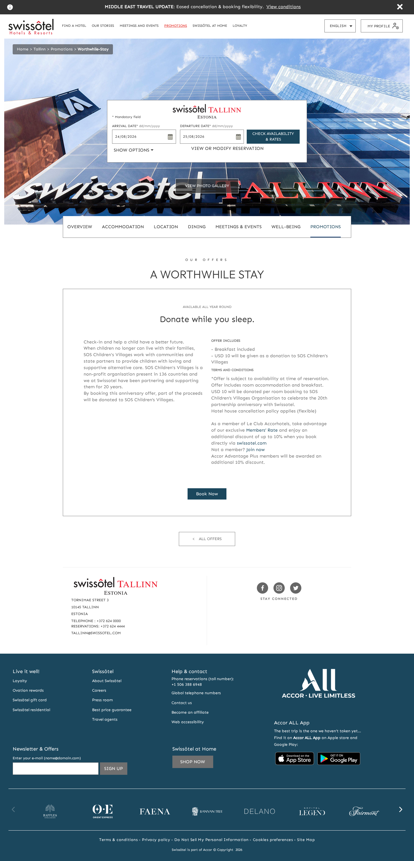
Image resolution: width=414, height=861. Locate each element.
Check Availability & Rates (273, 136)
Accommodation (123, 226)
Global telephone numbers (196, 693)
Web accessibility (188, 722)
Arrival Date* (136, 126)
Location (166, 226)
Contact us (182, 702)
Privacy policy (156, 839)
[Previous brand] (13, 809)
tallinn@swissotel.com (96, 633)
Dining (197, 226)
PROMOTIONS (175, 25)
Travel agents (104, 719)
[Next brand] (400, 809)
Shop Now (192, 761)
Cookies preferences (273, 839)
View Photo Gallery (207, 185)
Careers (99, 690)
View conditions (283, 6)
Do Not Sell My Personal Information (211, 839)
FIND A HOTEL (74, 25)
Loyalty (20, 680)
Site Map (306, 839)
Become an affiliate (190, 712)
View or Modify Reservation (227, 148)
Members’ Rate (262, 430)
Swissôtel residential (31, 709)
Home (22, 49)
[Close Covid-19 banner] (400, 7)
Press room (102, 700)
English (342, 27)
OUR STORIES (103, 25)
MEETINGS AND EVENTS (139, 25)
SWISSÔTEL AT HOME (210, 25)
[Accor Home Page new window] (318, 708)
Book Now (207, 493)
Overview (79, 226)
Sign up (115, 770)
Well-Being (286, 226)
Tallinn (40, 49)
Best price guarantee (112, 709)
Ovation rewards (28, 690)
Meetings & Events (238, 226)
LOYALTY (240, 25)
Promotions (62, 49)
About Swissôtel (106, 680)
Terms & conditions (118, 839)
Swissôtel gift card (30, 700)
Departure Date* (206, 126)
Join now (255, 449)
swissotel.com (251, 443)
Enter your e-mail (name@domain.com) (47, 758)
